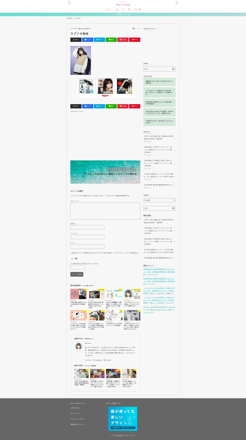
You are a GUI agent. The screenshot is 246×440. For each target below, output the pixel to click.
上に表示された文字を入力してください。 (85, 263)
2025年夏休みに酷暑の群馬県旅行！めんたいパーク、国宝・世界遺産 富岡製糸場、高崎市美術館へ (159, 271)
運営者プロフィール (77, 424)
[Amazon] (107, 360)
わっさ (168, 303)
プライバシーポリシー (78, 419)
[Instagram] (97, 360)
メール (73, 233)
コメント (74, 201)
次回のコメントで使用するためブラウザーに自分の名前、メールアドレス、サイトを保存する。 (106, 253)
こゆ (150, 284)
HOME (70, 18)
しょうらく (147, 312)
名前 (73, 223)
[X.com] (88, 360)
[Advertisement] (105, 134)
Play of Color (123, 5)
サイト (72, 243)
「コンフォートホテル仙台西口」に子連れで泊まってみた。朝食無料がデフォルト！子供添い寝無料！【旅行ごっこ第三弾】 (158, 290)
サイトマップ (75, 413)
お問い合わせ (75, 408)
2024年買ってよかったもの (123, 14)
